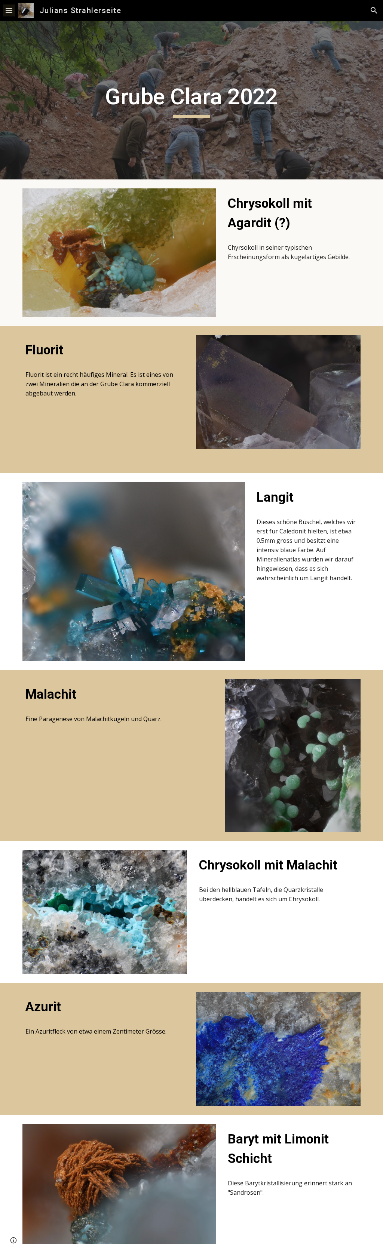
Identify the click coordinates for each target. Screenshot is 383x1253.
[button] (9, 10)
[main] (191, 100)
